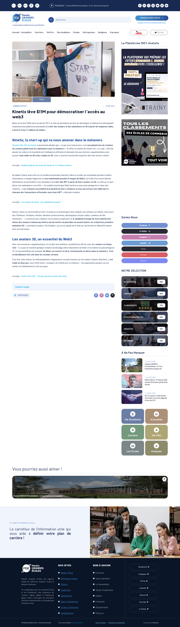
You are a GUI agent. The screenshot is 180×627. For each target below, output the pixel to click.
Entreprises (89, 32)
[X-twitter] (144, 5)
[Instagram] (149, 5)
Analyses (102, 32)
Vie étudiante (63, 32)
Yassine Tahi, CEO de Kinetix (24, 145)
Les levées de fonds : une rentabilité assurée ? (41, 202)
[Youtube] (157, 5)
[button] (27, 32)
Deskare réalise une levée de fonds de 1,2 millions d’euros (46, 165)
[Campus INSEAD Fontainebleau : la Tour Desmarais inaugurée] (131, 365)
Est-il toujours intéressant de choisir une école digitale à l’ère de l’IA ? (156, 398)
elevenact (155, 622)
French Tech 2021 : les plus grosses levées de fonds (44, 276)
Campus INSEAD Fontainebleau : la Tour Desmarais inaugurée (87, 6)
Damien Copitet (20, 106)
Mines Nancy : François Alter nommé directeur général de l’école (156, 382)
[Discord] (166, 5)
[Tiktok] (162, 5)
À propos (114, 32)
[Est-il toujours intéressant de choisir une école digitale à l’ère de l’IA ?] (131, 397)
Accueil (15, 32)
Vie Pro (50, 32)
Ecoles (76, 32)
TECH (41, 99)
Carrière (39, 32)
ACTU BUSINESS (22, 99)
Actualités (26, 32)
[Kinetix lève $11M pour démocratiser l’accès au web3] (96, 295)
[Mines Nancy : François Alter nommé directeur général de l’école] (131, 381)
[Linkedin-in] (153, 5)
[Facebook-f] (140, 5)
